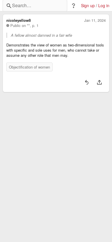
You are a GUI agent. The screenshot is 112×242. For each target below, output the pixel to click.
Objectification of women (29, 67)
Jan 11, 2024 (95, 20)
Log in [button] (103, 5)
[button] (73, 5)
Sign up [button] (88, 5)
